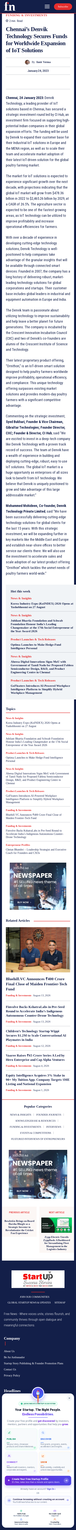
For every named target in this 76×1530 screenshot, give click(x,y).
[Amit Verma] (28, 62)
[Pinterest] (42, 82)
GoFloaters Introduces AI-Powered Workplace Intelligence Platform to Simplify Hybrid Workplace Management (40, 689)
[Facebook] (24, 82)
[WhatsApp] (51, 82)
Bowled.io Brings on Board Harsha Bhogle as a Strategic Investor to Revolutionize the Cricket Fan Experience (19, 1227)
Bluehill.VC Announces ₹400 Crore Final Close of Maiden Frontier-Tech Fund (34, 816)
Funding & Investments (26, 15)
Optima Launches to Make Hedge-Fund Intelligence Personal (36, 646)
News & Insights (21, 598)
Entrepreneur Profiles (18, 845)
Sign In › (51, 1488)
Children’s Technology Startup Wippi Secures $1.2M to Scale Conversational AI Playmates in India (36, 1035)
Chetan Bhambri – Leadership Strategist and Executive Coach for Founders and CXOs (36, 851)
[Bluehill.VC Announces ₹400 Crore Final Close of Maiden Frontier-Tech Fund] (38, 949)
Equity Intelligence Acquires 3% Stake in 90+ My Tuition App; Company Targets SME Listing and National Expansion (38, 1080)
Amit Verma (43, 62)
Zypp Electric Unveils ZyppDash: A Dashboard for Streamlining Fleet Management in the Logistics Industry (56, 1243)
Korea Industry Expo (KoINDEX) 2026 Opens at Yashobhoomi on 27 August (42, 605)
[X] (33, 82)
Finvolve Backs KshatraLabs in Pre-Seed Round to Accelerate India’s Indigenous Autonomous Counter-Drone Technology (35, 834)
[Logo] (10, 6)
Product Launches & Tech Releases (33, 639)
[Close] (69, 1398)
